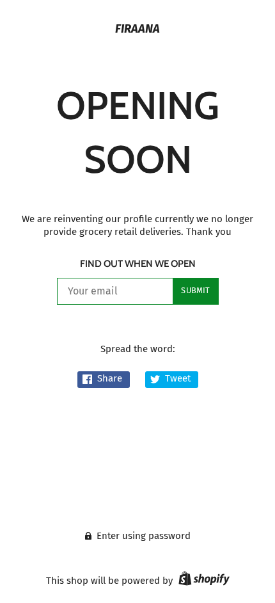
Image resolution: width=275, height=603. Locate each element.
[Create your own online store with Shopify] (202, 580)
